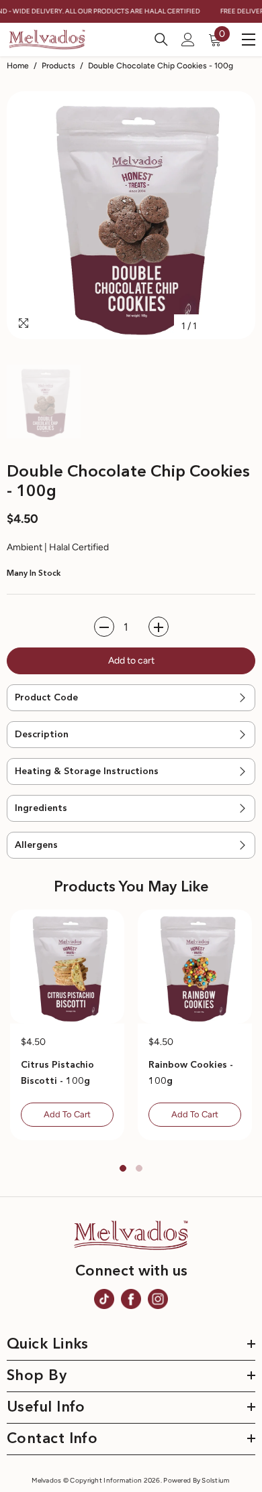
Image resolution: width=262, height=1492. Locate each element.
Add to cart (131, 660)
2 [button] (139, 1168)
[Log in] (188, 39)
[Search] (161, 40)
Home (18, 65)
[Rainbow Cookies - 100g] (195, 966)
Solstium (216, 1480)
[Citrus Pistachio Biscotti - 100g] (67, 966)
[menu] (248, 39)
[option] (131, 215)
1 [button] (123, 1168)
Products (58, 65)
